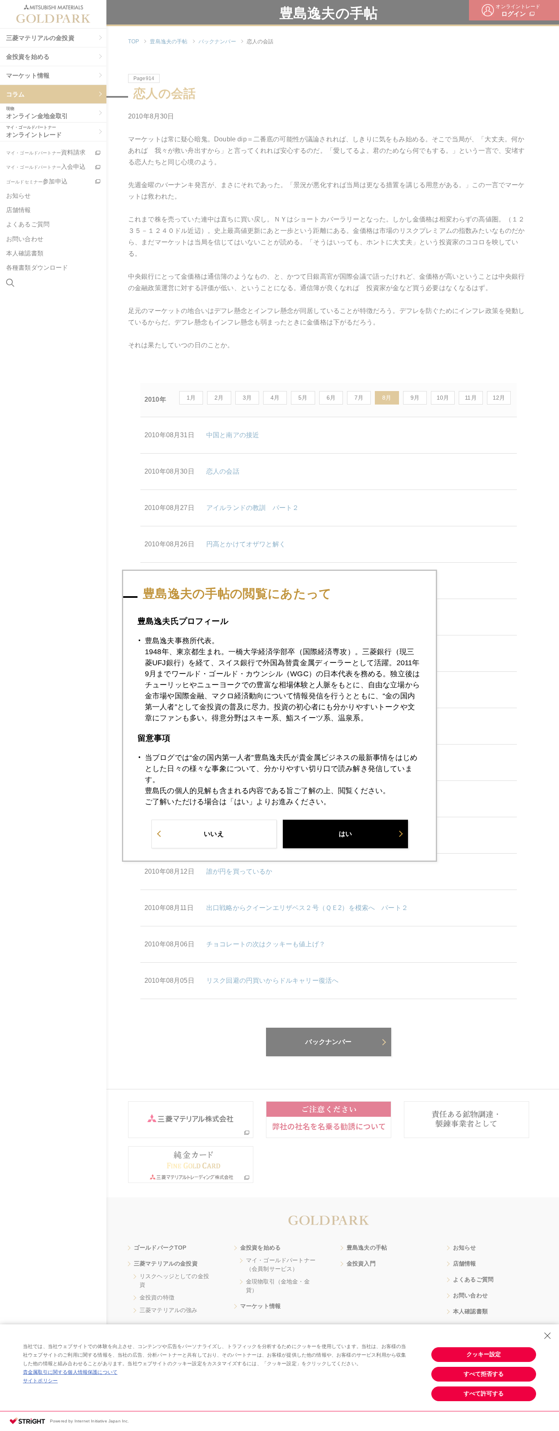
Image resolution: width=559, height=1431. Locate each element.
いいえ (213, 833)
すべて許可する (484, 1393)
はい (345, 833)
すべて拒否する (484, 1374)
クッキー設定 (484, 1354)
